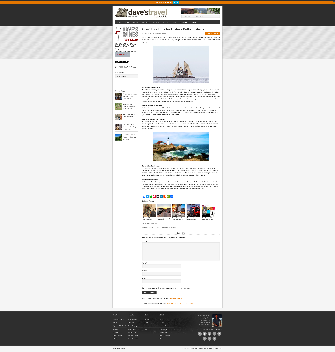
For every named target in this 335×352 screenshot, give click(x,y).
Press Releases (117, 336)
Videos (115, 339)
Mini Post (154, 223)
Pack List (131, 323)
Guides (115, 323)
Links (145, 326)
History (163, 227)
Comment (145, 241)
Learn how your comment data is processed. (180, 303)
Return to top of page (119, 348)
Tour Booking (132, 332)
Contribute (147, 319)
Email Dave (163, 332)
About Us (162, 319)
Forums (146, 323)
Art (155, 227)
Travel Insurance (133, 336)
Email (144, 271)
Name (144, 263)
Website (144, 278)
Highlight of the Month (119, 326)
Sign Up (176, 2)
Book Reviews (132, 319)
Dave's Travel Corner (141, 13)
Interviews (116, 329)
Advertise (162, 323)
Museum (173, 227)
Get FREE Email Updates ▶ (126, 67)
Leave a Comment (212, 33)
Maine (168, 227)
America (150, 227)
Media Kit (162, 339)
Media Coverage (164, 336)
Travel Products (133, 339)
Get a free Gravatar (176, 298)
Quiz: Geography (133, 326)
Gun (158, 227)
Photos (146, 329)
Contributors (163, 329)
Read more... (218, 329)
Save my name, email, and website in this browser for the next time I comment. (166, 288)
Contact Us (162, 326)
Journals (115, 332)
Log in (220, 348)
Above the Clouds (118, 319)
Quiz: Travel (132, 329)
